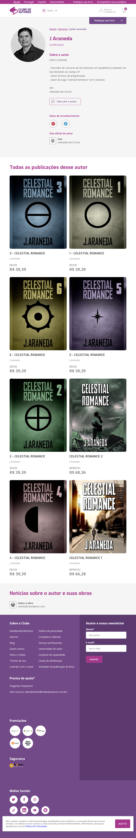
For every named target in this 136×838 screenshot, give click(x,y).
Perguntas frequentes (21, 685)
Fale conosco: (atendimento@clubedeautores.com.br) (38, 691)
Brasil (17, 1)
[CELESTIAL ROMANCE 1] (97, 516)
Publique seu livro (83, 1)
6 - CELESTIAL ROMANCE (27, 355)
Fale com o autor (67, 101)
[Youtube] (35, 810)
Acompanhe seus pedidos (111, 1)
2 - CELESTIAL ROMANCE (27, 456)
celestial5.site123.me (69, 140)
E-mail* (90, 642)
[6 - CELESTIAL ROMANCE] (38, 313)
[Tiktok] (14, 810)
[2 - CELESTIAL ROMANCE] (38, 415)
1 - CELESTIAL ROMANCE (86, 253)
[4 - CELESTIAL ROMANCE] (38, 516)
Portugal (29, 1)
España (42, 1)
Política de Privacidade (36, 826)
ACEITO (122, 823)
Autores (63, 29)
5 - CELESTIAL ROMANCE (87, 355)
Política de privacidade (51, 630)
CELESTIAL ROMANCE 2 (86, 456)
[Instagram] (35, 800)
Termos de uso (18, 660)
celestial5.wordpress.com (31, 605)
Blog (12, 642)
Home (52, 29)
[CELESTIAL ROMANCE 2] (97, 415)
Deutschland (57, 1)
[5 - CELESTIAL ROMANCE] (97, 313)
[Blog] (45, 810)
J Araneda (15, 258)
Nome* (90, 629)
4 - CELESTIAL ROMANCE (27, 558)
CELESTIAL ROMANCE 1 (85, 558)
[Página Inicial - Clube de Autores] (20, 11)
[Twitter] (14, 800)
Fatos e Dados (18, 654)
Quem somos (17, 648)
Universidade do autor (50, 648)
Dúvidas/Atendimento (21, 630)
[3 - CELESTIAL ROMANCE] (38, 212)
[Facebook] (24, 800)
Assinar (94, 659)
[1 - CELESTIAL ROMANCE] (97, 212)
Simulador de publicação (56, 666)
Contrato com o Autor (22, 666)
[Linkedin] (24, 810)
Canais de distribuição (50, 660)
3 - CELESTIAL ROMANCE (27, 253)
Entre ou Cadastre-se (110, 10)
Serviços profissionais (50, 642)
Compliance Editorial (50, 636)
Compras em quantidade (52, 654)
